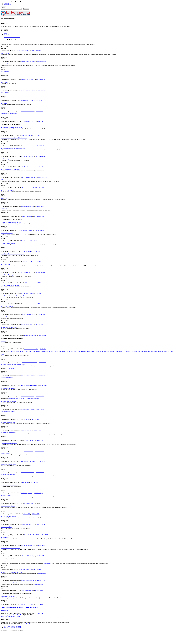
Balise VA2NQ (26, 514)
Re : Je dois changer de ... (28, 303)
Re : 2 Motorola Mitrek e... (27, 272)
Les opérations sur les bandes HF (8, 401)
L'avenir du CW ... (26, 430)
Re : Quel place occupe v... (27, 324)
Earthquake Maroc (28, 451)
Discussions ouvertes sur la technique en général (12, 295)
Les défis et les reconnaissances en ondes (10, 548)
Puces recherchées (5, 71)
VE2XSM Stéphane (41, 156)
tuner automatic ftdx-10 (26, 230)
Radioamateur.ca (47, 563)
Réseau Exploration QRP (7, 377)
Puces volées (4, 103)
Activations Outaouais (135, 351)
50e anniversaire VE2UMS (27, 396)
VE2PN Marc (39, 293)
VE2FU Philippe (41, 79)
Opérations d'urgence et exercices (9, 443)
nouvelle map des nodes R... (29, 314)
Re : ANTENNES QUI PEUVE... (29, 385)
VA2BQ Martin (40, 145)
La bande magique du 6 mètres (8, 474)
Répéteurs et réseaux (5, 453)
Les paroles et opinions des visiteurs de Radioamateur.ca (14, 138)
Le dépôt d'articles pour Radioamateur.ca (10, 561)
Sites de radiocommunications (8, 306)
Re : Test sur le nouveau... (27, 604)
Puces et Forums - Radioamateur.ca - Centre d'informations (19, 607)
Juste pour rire (4, 198)
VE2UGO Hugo (38, 493)
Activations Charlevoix (52, 351)
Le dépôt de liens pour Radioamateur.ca (10, 582)
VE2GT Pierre (42, 362)
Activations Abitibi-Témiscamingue (23, 351)
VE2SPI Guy (39, 100)
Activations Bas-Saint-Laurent (40, 351)
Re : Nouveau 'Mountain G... (31, 349)
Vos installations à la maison (7, 316)
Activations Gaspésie (72, 351)
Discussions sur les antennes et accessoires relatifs (12, 254)
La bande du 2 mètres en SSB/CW (9, 464)
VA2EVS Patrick (40, 409)
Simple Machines (17, 627)
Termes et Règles (11, 626)
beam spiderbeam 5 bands (27, 100)
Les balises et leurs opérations (8, 506)
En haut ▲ (18, 626)
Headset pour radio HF (26, 240)
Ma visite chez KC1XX (26, 569)
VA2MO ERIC (40, 555)
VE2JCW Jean (43, 385)
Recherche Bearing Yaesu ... (28, 79)
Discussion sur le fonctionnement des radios (11, 222)
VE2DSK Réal (36, 251)
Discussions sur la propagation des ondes (10, 275)
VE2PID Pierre (37, 135)
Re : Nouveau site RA (27, 590)
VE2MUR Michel (41, 61)
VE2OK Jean (40, 282)
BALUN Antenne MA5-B (28, 261)
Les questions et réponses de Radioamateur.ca (11, 127)
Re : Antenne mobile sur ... (27, 156)
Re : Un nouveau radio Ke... (29, 177)
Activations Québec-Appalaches (148, 351)
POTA (2, 354)
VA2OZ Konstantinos (39, 216)
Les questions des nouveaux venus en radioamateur (13, 148)
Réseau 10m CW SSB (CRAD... (32, 535)
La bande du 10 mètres (6, 527)
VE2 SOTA (3, 341)
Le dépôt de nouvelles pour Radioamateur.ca (11, 572)
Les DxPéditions (5, 537)
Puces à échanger (5, 92)
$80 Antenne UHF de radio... (28, 61)
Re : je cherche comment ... (28, 145)
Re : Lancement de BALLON (29, 187)
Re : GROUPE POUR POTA (29, 362)
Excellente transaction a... (30, 121)
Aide (5, 626)
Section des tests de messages (8, 596)
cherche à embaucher (27, 216)
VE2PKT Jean (41, 314)
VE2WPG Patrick (39, 451)
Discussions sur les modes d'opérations (10, 285)
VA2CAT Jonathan (36, 50)
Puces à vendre (4, 42)
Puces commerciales (5, 53)
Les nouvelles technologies (7, 190)
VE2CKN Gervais (42, 177)
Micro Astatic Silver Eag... (23, 50)
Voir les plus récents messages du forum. (10, 616)
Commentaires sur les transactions (9, 113)
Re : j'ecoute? (25, 482)
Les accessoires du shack (7, 233)
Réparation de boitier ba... (30, 335)
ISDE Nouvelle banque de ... (28, 166)
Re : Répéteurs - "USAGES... (28, 461)
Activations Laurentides (83, 351)
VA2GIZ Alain (39, 111)
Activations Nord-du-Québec (123, 351)
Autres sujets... (4, 208)
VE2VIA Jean (37, 240)
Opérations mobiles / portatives (8, 411)
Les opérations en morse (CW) (8, 422)
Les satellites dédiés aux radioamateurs (10, 485)
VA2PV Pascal (10, 368)
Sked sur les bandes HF (35, 398)
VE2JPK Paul (39, 613)
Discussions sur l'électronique (8, 243)
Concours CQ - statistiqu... (28, 555)
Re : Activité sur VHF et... (27, 472)
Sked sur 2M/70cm (24, 398)
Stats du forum (4, 610)
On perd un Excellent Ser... (27, 580)
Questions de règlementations (8, 159)
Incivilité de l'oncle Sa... (29, 282)
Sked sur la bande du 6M (14, 398)
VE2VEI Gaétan (41, 90)
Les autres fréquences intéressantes (9, 516)
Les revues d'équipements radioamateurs (10, 169)
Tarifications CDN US (26, 135)
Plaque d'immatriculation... (27, 111)
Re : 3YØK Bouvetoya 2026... (28, 545)
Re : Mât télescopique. (29, 503)
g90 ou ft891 (27, 419)
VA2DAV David (27, 623)
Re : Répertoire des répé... (27, 375)
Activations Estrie (63, 351)
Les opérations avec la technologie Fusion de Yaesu (13, 364)
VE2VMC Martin (39, 590)
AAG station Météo (26, 251)
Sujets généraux (11, 351)
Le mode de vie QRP (6, 495)
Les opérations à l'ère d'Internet (8, 432)
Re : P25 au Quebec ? (29, 440)
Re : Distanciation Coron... (27, 206)
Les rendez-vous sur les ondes (8, 388)
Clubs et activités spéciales (7, 179)
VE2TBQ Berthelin (39, 230)
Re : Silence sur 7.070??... (27, 409)
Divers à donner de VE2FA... (28, 90)
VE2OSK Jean (41, 121)
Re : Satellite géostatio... (26, 493)
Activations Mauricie (94, 351)
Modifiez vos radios (5, 264)
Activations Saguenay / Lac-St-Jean (164, 351)
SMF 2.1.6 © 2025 (8, 627)
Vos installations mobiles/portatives (9, 327)
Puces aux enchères (5, 63)
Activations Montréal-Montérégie (107, 351)
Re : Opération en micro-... (27, 293)
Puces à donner (4, 82)
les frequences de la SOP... (28, 524)
